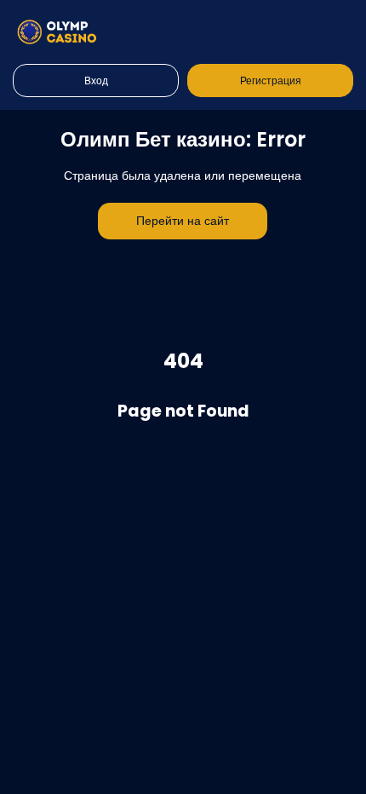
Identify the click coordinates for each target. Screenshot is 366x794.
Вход (96, 80)
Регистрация (270, 80)
